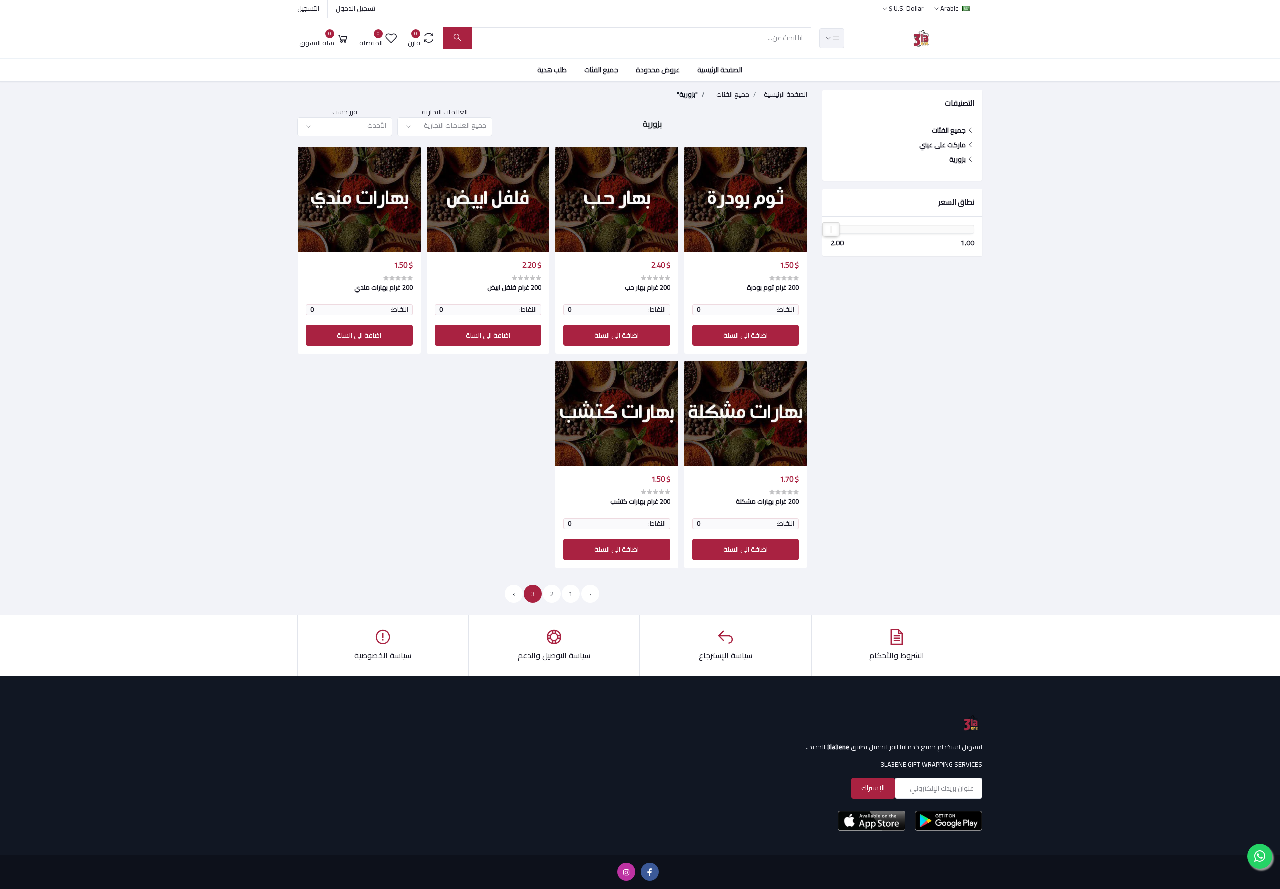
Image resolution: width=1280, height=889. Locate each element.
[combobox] (445, 127)
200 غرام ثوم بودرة (773, 287)
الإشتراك (873, 788)
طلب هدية (552, 70)
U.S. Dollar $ (906, 8)
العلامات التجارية (445, 113)
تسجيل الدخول (356, 8)
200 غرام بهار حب (647, 287)
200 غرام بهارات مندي (383, 287)
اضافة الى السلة (746, 335)
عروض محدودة (658, 70)
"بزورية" (687, 95)
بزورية (959, 159)
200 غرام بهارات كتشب (640, 501)
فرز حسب (345, 113)
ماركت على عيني (944, 145)
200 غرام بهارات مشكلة (767, 501)
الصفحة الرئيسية (720, 70)
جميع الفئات (601, 70)
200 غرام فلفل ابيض (515, 287)
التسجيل (309, 8)
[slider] (831, 229)
